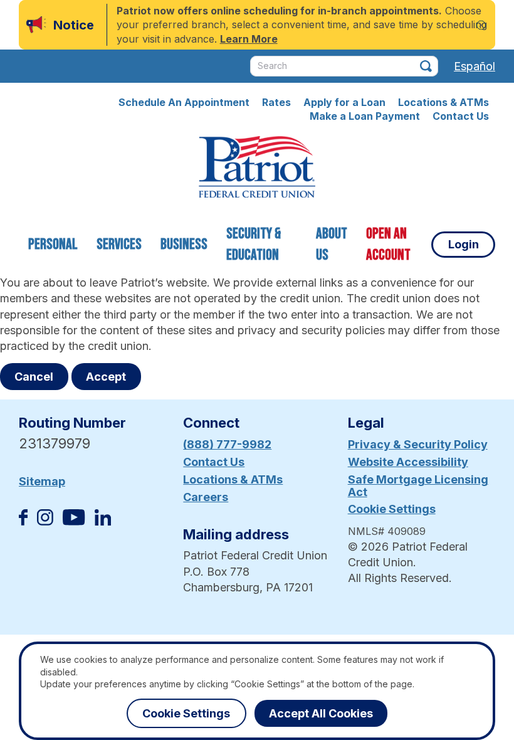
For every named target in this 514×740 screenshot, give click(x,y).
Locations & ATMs (443, 102)
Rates (276, 102)
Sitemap (42, 481)
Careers (205, 497)
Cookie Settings (392, 508)
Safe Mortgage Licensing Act (418, 486)
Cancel (33, 376)
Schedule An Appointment (183, 102)
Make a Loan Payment (365, 116)
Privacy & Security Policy (418, 444)
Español (474, 66)
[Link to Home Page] (257, 168)
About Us (331, 244)
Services (119, 244)
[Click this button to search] (426, 66)
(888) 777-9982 (227, 444)
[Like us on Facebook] (23, 521)
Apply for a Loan (344, 102)
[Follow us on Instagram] (45, 521)
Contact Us (461, 116)
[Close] (481, 24)
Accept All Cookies (321, 713)
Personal (53, 244)
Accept (106, 376)
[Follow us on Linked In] (103, 521)
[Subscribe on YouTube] (74, 521)
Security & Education (253, 244)
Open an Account (388, 244)
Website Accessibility (408, 461)
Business (183, 244)
